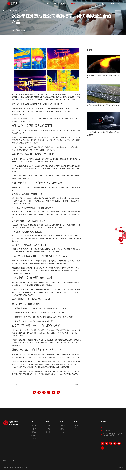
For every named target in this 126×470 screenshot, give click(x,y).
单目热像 (48, 425)
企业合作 (77, 421)
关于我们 (74, 3)
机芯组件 (62, 429)
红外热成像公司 (22, 99)
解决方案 (64, 3)
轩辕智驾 (12, 460)
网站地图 (120, 467)
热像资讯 (25, 10)
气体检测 (33, 438)
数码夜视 (48, 432)
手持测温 (33, 429)
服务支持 (84, 3)
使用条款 (12, 467)
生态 (55, 3)
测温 (40, 3)
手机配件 (33, 425)
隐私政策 (5, 467)
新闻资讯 (17, 10)
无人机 (62, 432)
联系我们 (104, 421)
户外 (47, 3)
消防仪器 (33, 432)
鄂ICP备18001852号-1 (21, 467)
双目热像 (48, 429)
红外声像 (33, 435)
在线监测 (62, 425)
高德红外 (5, 460)
